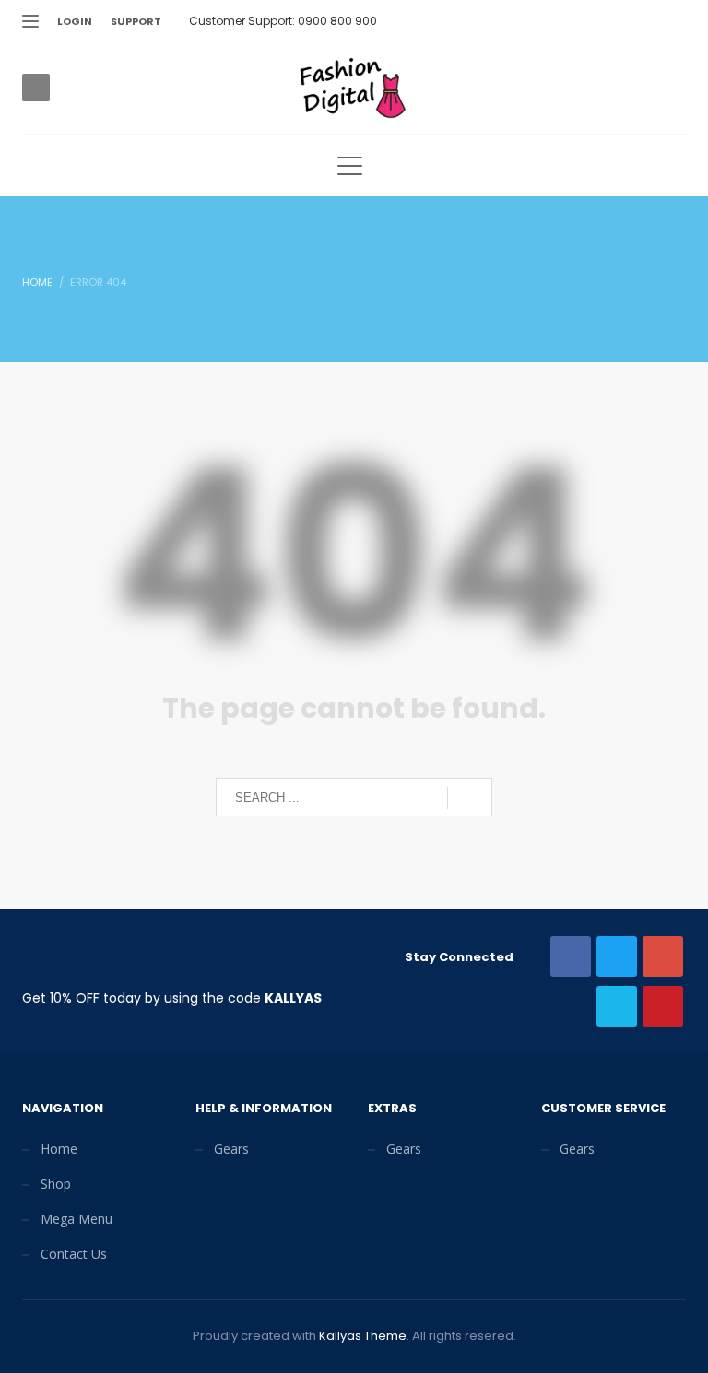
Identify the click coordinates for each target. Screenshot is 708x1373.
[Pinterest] (644, 21)
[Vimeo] (672, 21)
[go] (469, 798)
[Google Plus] (617, 21)
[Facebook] (589, 21)
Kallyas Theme (363, 1335)
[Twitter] (561, 21)
